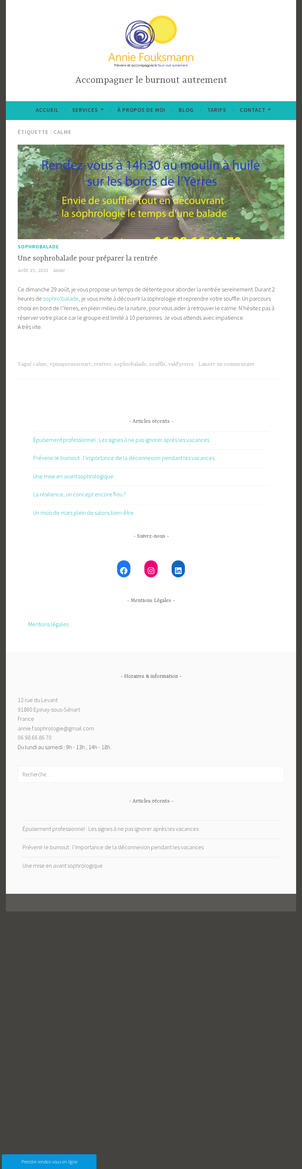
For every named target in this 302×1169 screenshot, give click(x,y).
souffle (157, 364)
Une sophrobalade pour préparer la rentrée (88, 258)
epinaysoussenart (70, 364)
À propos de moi (141, 109)
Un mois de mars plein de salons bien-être (83, 512)
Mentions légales (48, 624)
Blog (186, 109)
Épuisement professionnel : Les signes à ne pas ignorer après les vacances (121, 439)
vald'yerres (181, 364)
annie (59, 270)
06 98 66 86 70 (35, 737)
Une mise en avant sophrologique (73, 476)
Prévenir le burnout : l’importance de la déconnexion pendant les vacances (123, 457)
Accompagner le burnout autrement (151, 80)
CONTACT (253, 109)
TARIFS (216, 109)
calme (40, 364)
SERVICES (85, 109)
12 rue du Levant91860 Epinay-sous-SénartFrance (49, 709)
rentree (102, 364)
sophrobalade (38, 246)
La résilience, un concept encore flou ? (79, 494)
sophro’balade (61, 298)
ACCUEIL (47, 109)
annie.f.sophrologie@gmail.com (56, 728)
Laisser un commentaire (226, 364)
